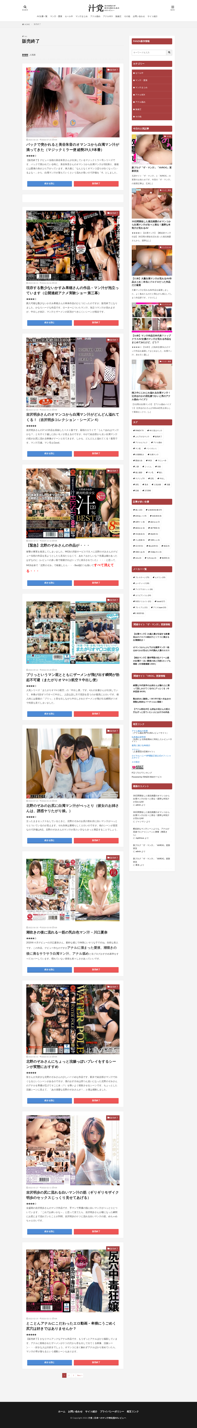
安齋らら (155, 540)
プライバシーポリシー (112, 1411)
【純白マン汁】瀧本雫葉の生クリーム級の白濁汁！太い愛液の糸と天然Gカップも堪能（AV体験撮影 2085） (152, 661)
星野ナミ (140, 522)
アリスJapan (159, 607)
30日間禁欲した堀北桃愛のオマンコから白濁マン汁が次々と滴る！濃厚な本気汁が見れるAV (151, 224)
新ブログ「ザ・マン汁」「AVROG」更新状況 (152, 169)
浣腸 (168, 485)
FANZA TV (139, 431)
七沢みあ (151, 558)
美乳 (137, 485)
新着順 (25, 55)
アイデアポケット (144, 589)
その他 (127, 16)
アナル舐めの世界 (140, 731)
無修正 (118, 16)
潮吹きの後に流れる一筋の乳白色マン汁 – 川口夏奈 (67, 932)
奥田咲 (165, 558)
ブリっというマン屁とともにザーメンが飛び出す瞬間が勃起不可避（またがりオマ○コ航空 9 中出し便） (72, 677)
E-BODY (139, 613)
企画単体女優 (155, 510)
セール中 (69, 16)
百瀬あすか (155, 552)
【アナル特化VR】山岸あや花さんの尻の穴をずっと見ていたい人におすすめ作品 (151, 710)
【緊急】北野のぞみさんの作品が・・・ (58, 545)
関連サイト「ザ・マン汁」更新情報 (152, 624)
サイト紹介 (153, 16)
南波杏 (154, 534)
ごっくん (148, 467)
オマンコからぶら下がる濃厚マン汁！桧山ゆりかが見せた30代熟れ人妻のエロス (151, 648)
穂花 (166, 546)
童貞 (146, 485)
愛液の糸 (138, 461)
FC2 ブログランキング (142, 773)
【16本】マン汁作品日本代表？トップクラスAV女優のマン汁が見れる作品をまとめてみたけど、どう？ (151, 339)
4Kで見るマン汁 (155, 431)
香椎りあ (140, 552)
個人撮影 (138, 472)
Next (79, 1375)
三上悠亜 (140, 540)
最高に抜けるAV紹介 (141, 745)
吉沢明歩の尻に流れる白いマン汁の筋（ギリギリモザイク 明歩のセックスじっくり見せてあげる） (72, 1195)
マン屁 (138, 449)
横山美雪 (153, 546)
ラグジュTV (140, 479)
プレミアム (141, 607)
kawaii (161, 601)
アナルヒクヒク (141, 442)
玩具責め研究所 (139, 737)
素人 (161, 472)
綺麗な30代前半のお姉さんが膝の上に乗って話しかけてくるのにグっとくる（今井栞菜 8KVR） (151, 688)
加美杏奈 (156, 516)
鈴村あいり (140, 516)
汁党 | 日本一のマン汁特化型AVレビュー (107, 1418)
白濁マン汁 (154, 455)
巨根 (137, 491)
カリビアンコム (143, 595)
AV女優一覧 (42, 16)
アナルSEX (108, 16)
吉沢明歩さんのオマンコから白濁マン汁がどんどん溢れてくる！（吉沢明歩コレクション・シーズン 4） (72, 417)
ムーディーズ (142, 583)
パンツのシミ (151, 449)
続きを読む (49, 184)
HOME (27, 24)
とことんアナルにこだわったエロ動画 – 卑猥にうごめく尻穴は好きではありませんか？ (71, 1326)
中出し (162, 479)
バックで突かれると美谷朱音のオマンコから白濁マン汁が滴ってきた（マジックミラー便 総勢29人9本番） (72, 147)
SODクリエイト (143, 601)
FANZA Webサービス (152, 777)
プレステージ (142, 577)
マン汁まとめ (82, 16)
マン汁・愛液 (56, 16)
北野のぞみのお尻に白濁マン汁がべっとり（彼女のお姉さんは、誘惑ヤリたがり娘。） (72, 808)
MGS (150, 461)
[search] (169, 52)
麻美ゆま (140, 528)
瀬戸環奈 (155, 528)
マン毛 (150, 472)
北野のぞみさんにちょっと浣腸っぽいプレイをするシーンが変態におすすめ (71, 1064)
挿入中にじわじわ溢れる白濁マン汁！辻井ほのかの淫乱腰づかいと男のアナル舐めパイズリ (151, 396)
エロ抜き (136, 762)
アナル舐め (95, 16)
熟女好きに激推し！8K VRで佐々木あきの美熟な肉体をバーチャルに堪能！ (152, 700)
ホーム (61, 1411)
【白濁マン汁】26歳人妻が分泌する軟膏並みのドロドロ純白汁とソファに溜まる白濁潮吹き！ (151, 637)
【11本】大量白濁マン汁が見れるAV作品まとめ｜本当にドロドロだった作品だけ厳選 (152, 282)
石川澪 (139, 546)
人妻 (137, 467)
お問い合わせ (139, 16)
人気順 (32, 55)
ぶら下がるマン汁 (142, 437)
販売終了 (37, 24)
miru (138, 558)
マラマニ (136, 750)
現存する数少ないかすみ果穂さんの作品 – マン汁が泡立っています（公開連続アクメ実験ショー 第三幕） (72, 290)
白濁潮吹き (139, 455)
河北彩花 (140, 534)
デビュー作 (162, 461)
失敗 (159, 467)
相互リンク (133, 1411)
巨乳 (152, 479)
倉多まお (155, 522)
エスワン (160, 577)
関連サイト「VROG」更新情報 (149, 676)
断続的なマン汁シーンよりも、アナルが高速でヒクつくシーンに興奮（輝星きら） (151, 832)
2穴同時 (148, 491)
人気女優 (157, 485)
